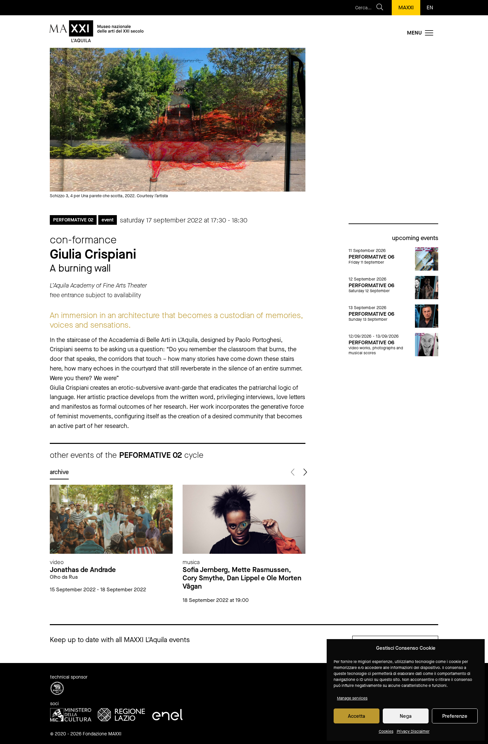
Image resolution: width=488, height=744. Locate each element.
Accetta (356, 716)
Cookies (386, 731)
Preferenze (454, 716)
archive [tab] (59, 472)
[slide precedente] (293, 472)
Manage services (352, 698)
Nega (406, 716)
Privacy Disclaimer (413, 731)
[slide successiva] (304, 472)
